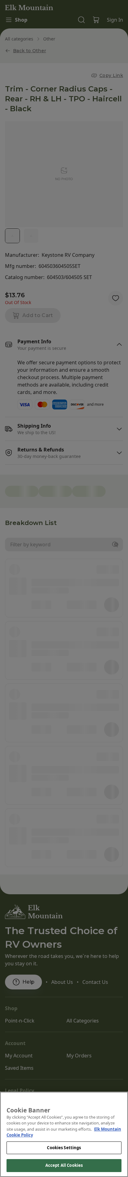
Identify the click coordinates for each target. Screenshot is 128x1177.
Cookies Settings (64, 1147)
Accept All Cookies (64, 1165)
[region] (64, 1134)
